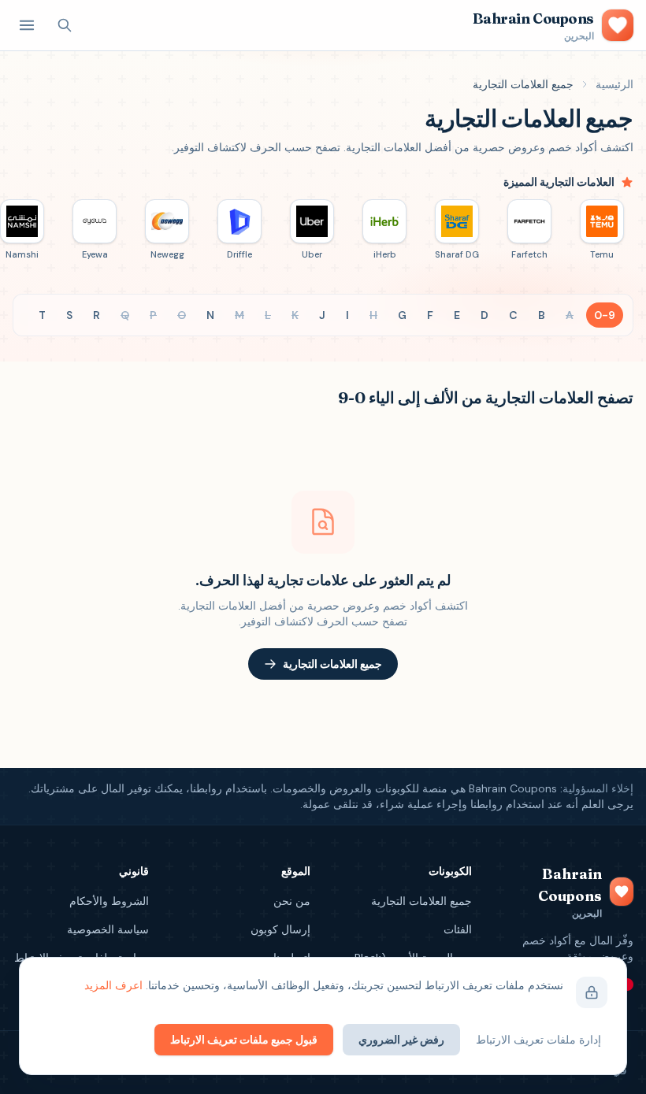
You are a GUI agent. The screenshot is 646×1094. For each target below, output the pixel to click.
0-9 (604, 315)
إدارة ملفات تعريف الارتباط (538, 1040)
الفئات (458, 929)
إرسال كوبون (280, 929)
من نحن (291, 901)
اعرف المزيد (113, 985)
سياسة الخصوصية (108, 929)
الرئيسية (614, 84)
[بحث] (64, 25)
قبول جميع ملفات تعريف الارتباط (243, 1040)
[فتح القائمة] (27, 25)
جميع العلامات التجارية (332, 664)
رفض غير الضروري (401, 1040)
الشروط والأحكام (109, 901)
